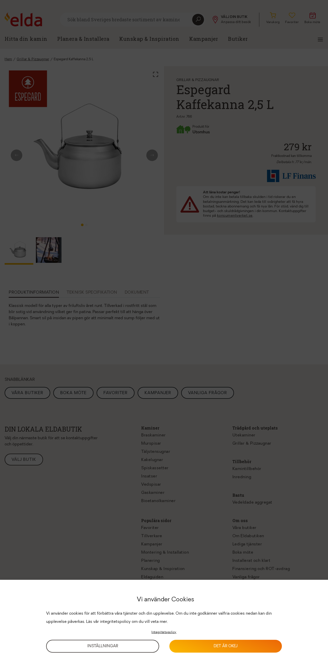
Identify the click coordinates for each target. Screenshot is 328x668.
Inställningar (102, 646)
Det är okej (226, 646)
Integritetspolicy (164, 632)
